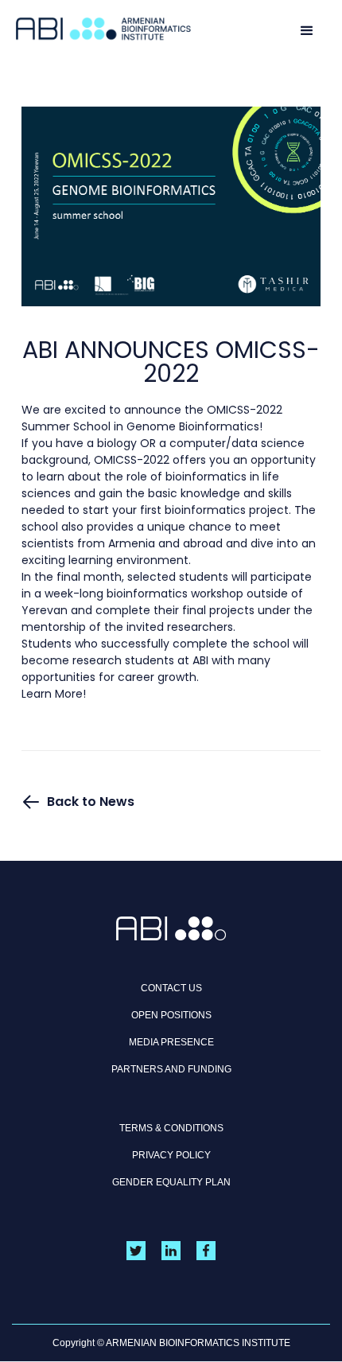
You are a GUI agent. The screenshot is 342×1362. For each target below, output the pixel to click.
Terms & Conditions (171, 1128)
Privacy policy (171, 1155)
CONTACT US (171, 988)
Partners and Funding (171, 1069)
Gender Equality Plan (171, 1182)
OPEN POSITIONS (171, 1015)
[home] (103, 29)
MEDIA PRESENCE (171, 1042)
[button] (307, 29)
